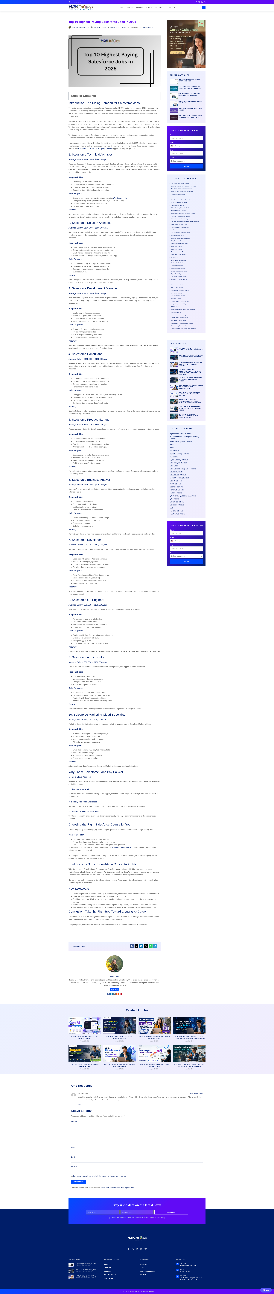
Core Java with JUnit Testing (178, 260)
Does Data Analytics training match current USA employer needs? (190, 408)
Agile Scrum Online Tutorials (180, 434)
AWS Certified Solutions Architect (179, 224)
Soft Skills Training (176, 298)
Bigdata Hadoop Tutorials (179, 454)
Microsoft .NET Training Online (179, 202)
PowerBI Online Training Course (179, 317)
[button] (204, 7)
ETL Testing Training (176, 293)
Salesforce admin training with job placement (95, 149)
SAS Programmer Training (178, 284)
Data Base (174, 466)
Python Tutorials (176, 493)
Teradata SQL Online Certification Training (182, 323)
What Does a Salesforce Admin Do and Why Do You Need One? (190, 116)
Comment (75, 1121)
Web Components (120, 198)
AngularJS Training (176, 273)
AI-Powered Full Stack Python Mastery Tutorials (184, 438)
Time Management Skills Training (179, 243)
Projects (143, 1264)
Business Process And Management (180, 238)
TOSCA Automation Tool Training (179, 219)
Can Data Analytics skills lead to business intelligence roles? (190, 379)
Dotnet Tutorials (176, 481)
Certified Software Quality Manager (180, 301)
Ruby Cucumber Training (177, 240)
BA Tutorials (174, 451)
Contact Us (171, 7)
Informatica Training (176, 282)
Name (172, 135)
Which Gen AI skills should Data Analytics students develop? (191, 356)
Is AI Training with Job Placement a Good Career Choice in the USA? (188, 416)
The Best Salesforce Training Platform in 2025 (190, 80)
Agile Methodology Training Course (180, 227)
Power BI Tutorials (177, 490)
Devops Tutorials (176, 472)
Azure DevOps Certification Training (180, 216)
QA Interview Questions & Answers (183, 496)
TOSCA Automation (177, 514)
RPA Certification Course (177, 235)
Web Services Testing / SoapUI (179, 315)
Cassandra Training (176, 312)
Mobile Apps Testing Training (178, 254)
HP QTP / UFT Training (177, 287)
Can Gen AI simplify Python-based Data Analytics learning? (191, 348)
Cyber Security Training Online (179, 326)
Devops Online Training (177, 265)
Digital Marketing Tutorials (180, 478)
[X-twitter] (133, 1249)
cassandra (174, 457)
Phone (172, 142)
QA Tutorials (174, 499)
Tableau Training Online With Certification (181, 208)
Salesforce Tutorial (118, 27)
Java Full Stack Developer (178, 197)
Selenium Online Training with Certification (182, 191)
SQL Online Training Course (178, 320)
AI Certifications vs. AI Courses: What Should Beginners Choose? (191, 364)
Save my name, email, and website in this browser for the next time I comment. (100, 1176)
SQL (171, 508)
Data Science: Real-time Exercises (180, 290)
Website (74, 1166)
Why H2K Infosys (110, 1274)
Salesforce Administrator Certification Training (183, 213)
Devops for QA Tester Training (179, 276)
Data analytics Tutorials (179, 463)
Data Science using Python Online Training (182, 199)
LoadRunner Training (176, 249)
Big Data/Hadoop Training (177, 205)
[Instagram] (141, 1249)
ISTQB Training (175, 306)
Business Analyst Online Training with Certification (184, 186)
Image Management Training (178, 304)
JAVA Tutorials (175, 484)
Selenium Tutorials (177, 505)
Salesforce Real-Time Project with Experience (183, 309)
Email (171, 150)
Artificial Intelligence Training (178, 210)
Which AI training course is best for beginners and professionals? (191, 386)
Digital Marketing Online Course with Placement (183, 328)
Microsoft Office (175, 257)
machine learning (176, 487)
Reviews (143, 1274)
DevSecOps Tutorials (178, 475)
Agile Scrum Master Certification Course (181, 188)
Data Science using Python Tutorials (183, 469)
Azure (172, 448)
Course (172, 158)
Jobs (142, 1267)
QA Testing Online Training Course (180, 183)
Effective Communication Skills (179, 271)
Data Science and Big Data (178, 295)
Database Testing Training (178, 262)
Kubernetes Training (176, 246)
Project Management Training (178, 252)
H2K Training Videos (147, 1271)
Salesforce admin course (121, 847)
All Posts (114, 990)
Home (122, 7)
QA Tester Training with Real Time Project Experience (185, 221)
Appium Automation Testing (178, 268)
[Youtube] (145, 1249)
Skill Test (158, 7)
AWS (172, 445)
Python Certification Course (178, 194)
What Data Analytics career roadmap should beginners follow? (189, 394)
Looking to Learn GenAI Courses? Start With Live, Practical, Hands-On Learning (190, 401)
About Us (130, 7)
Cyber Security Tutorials (179, 460)
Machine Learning (175, 230)
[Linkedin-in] (137, 1249)
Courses (139, 7)
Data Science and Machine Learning (180, 232)
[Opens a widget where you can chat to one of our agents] (266, 1290)
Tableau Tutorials (176, 511)
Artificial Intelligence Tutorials (181, 442)
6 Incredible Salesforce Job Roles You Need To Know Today (190, 87)
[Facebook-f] (128, 1249)
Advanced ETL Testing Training (179, 279)
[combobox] (172, 146)
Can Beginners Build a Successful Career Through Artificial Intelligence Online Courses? (190, 372)
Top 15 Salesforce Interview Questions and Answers (189, 94)
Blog (148, 7)
